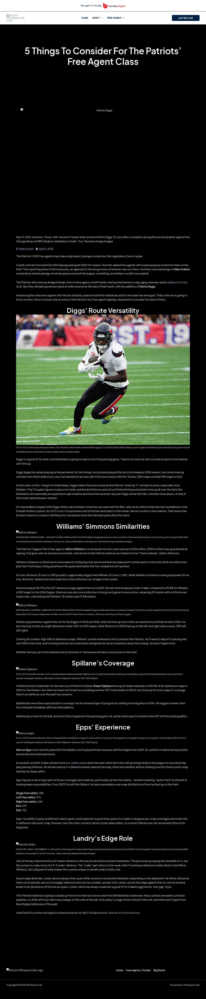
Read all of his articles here (124, 913)
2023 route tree (60, 511)
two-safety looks (76, 763)
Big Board (159, 970)
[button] (101, 17)
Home (84, 17)
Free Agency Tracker (138, 970)
